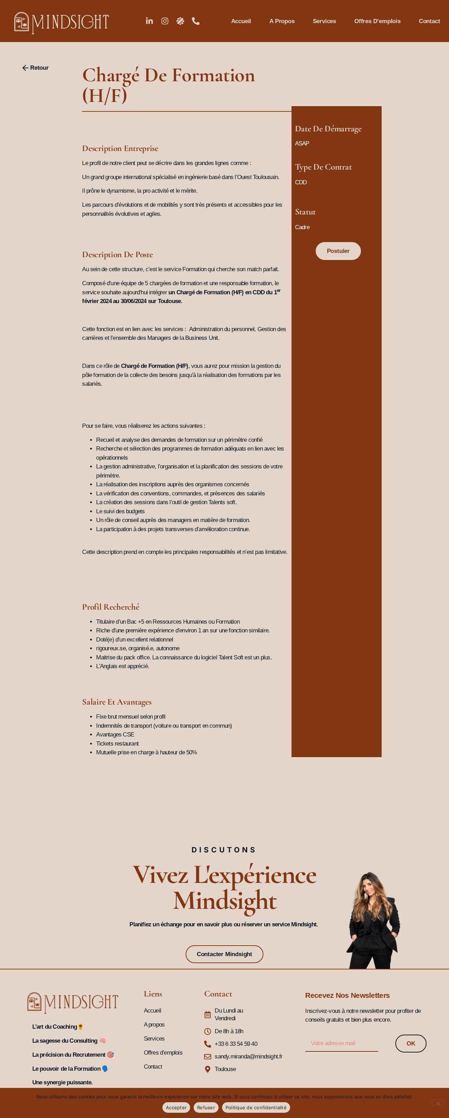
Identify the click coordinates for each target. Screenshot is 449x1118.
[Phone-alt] (196, 21)
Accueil (241, 21)
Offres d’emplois (377, 21)
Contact (429, 21)
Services (324, 21)
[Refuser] (438, 1102)
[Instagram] (165, 21)
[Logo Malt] (180, 21)
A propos (281, 21)
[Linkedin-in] (149, 21)
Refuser (206, 1107)
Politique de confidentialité (256, 1107)
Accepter (176, 1107)
